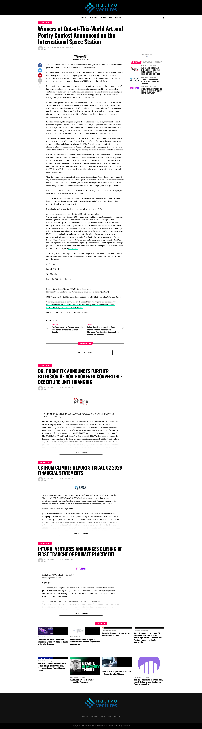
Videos (103, 18)
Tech (110, 18)
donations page (52, 259)
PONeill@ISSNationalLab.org (58, 279)
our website (72, 204)
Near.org (84, 18)
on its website (52, 141)
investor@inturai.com (51, 578)
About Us (118, 18)
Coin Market (94, 18)
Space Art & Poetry (97, 209)
